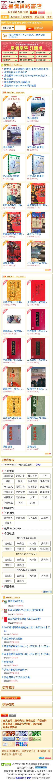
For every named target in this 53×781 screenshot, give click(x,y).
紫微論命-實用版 (35, 147)
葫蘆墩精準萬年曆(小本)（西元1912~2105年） (27, 646)
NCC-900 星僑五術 (26, 538)
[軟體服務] (22, 735)
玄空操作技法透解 (13, 638)
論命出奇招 (8, 263)
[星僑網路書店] (35, 735)
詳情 (38, 464)
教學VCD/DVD (12, 528)
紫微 (14, 23)
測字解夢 (32, 486)
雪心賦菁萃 (33, 118)
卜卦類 (32, 543)
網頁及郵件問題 (22, 724)
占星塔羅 (32, 492)
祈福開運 (8, 497)
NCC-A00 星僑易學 (26, 570)
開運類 (20, 549)
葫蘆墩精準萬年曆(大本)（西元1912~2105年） (27, 654)
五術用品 (9, 513)
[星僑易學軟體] (22, 745)
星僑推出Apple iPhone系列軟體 (20, 85)
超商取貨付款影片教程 (15, 72)
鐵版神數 (44, 486)
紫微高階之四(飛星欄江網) (38, 417)
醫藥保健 (44, 492)
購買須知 (8, 79)
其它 (32, 497)
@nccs (45, 774)
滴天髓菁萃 (8, 147)
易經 (24, 23)
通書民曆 (44, 481)
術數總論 (20, 497)
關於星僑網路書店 (11, 751)
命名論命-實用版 (11, 176)
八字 (9, 23)
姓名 (19, 23)
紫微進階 (31, 446)
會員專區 (7, 724)
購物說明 (30, 720)
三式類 (20, 543)
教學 (34, 23)
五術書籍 (15, 17)
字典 (20, 503)
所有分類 (47, 592)
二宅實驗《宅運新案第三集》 (38, 360)
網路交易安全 (28, 751)
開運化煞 (20, 518)
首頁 (4, 17)
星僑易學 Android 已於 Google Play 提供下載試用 (27, 75)
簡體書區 (9, 586)
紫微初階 (8, 662)
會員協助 (7, 720)
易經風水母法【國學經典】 (14, 205)
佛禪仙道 (8, 492)
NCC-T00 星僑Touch (26, 554)
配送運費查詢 (15, 12)
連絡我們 (37, 724)
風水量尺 (8, 518)
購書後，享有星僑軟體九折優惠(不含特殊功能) (27, 69)
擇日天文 (32, 476)
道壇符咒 (20, 486)
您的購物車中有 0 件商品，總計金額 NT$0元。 (27, 36)
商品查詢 (41, 720)
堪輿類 (8, 549)
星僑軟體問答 (10, 727)
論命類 (8, 543)
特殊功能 (44, 549)
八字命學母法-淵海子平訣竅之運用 (38, 263)
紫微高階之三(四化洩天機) (17, 677)
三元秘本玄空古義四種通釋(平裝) (14, 417)
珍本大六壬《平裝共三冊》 (14, 302)
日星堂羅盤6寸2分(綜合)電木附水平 (26, 610)
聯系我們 (17, 754)
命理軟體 (27, 17)
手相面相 (32, 481)
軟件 (39, 23)
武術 (32, 503)
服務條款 (41, 751)
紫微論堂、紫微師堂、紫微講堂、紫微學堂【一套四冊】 (14, 331)
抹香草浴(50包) (15, 601)
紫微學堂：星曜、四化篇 (38, 389)
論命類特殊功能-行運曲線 (17, 82)
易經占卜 (20, 476)
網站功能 (19, 720)
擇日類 (44, 543)
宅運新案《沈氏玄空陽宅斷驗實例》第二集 (14, 360)
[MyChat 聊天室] (9, 745)
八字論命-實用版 (35, 176)
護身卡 (8, 523)
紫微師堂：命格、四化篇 (14, 389)
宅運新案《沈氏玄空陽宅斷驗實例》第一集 (38, 331)
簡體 (25, 12)
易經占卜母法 (34, 234)
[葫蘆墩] (22, 740)
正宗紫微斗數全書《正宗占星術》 (25, 618)
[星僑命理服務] (9, 735)
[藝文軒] (35, 740)
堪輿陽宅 (8, 476)
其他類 (32, 549)
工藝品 (44, 518)
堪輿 (29, 23)
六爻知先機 (8, 118)
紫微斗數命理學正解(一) (16, 669)
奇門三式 (8, 486)
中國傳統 (8, 503)
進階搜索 (38, 28)
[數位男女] (9, 740)
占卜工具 (32, 518)
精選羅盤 (39, 17)
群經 (44, 497)
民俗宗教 (20, 492)
